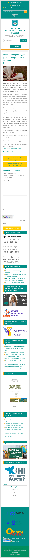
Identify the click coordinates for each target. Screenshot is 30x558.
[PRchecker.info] (15, 541)
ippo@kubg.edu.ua (16, 5)
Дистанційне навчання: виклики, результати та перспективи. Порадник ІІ (14, 429)
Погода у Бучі (19, 501)
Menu (17, 46)
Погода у (15, 487)
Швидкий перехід (8, 11)
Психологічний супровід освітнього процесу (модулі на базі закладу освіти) (15, 348)
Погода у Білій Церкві (9, 501)
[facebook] (13, 15)
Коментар (6, 180)
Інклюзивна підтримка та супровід (14, 364)
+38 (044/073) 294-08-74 (16, 2)
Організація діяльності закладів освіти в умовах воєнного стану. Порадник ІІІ (14, 434)
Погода (5, 484)
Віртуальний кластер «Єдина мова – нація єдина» (15, 159)
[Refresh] (14, 216)
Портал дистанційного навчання (14, 282)
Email (5, 204)
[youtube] (16, 15)
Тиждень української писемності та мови (15, 164)
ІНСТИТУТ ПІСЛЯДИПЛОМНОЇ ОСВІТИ (15, 30)
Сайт (4, 210)
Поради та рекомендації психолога (15, 358)
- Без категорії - (9, 151)
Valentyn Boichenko (15, 554)
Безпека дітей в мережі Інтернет (14, 352)
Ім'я (4, 198)
